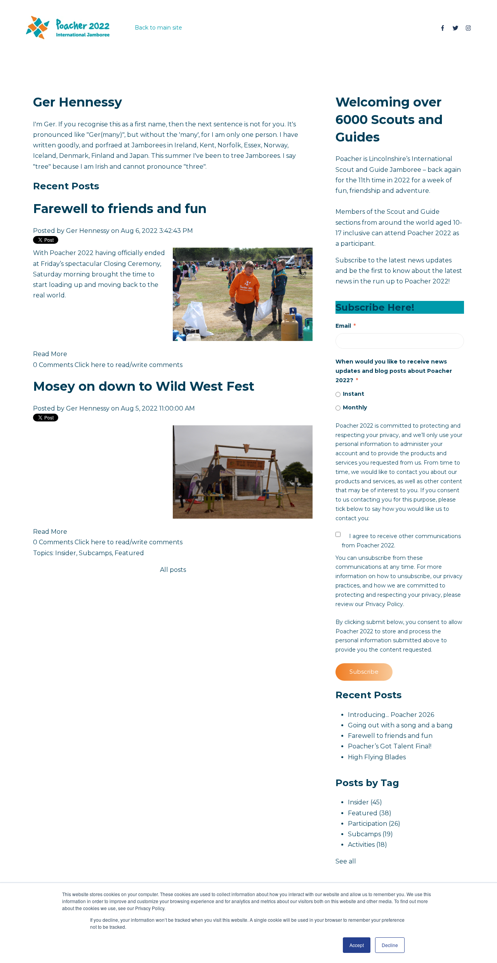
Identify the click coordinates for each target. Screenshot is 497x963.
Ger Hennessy (87, 230)
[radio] (399, 394)
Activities (367, 844)
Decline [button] (390, 945)
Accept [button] (356, 945)
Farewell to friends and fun (120, 208)
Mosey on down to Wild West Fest (143, 386)
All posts (173, 569)
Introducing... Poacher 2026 (391, 714)
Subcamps (95, 553)
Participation (374, 823)
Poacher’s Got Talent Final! (389, 746)
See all (345, 861)
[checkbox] (399, 401)
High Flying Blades (377, 757)
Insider (65, 553)
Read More (50, 354)
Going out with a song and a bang (400, 725)
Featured (129, 553)
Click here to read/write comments (128, 365)
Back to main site (158, 27)
